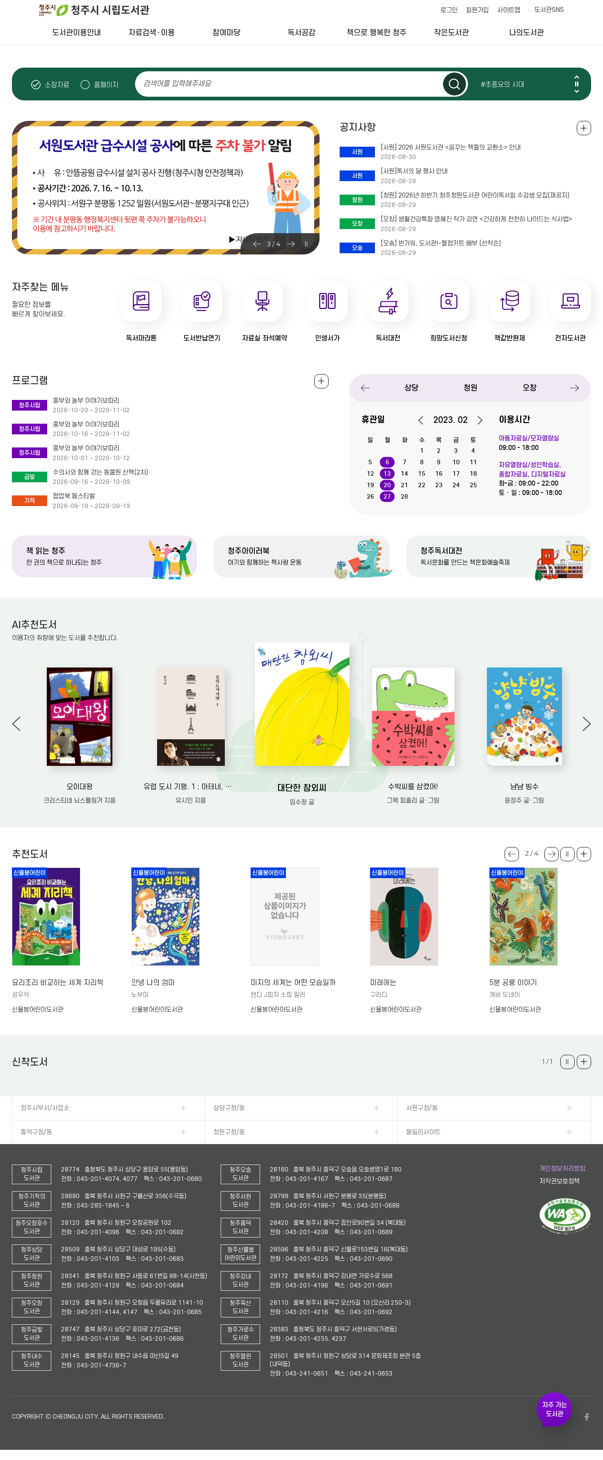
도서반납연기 (201, 338)
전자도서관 (570, 338)
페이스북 (587, 1417)
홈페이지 (106, 85)
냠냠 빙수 (524, 787)
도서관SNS (549, 10)
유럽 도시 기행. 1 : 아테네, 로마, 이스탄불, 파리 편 (191, 787)
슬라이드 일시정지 (577, 84)
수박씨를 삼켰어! (413, 787)
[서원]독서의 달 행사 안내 (414, 171)
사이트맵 (508, 10)
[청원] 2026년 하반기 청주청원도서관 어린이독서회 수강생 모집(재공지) (475, 195)
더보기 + (584, 854)
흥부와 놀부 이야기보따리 (86, 400)
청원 (470, 388)
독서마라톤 (141, 338)
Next (577, 91)
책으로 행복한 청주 (377, 32)
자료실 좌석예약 (264, 338)
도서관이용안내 (76, 32)
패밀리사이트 (423, 1132)
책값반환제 (509, 338)
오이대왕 (79, 787)
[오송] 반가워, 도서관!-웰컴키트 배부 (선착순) (441, 243)
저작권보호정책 (559, 1181)
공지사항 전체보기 (584, 128)
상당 (411, 388)
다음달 (475, 420)
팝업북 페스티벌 (74, 496)
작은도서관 (451, 32)
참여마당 (226, 32)
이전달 (425, 420)
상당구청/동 (229, 1108)
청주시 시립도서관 (100, 10)
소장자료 (57, 85)
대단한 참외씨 (302, 788)
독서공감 (301, 32)
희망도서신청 (448, 338)
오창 (530, 388)
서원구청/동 (422, 1108)
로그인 (449, 10)
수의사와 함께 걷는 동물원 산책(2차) (100, 472)
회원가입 (477, 10)
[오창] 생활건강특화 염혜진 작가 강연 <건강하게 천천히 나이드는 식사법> (477, 219)
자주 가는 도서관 (554, 1409)
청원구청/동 (229, 1132)
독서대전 (388, 338)
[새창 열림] (565, 1233)
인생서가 (327, 338)
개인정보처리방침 (562, 1168)
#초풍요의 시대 (502, 84)
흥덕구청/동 (36, 1132)
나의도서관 (526, 32)
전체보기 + (321, 381)
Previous (577, 77)
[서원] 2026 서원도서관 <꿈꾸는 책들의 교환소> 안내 (451, 147)
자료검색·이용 (151, 32)
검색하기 (454, 84)
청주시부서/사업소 (45, 1108)
